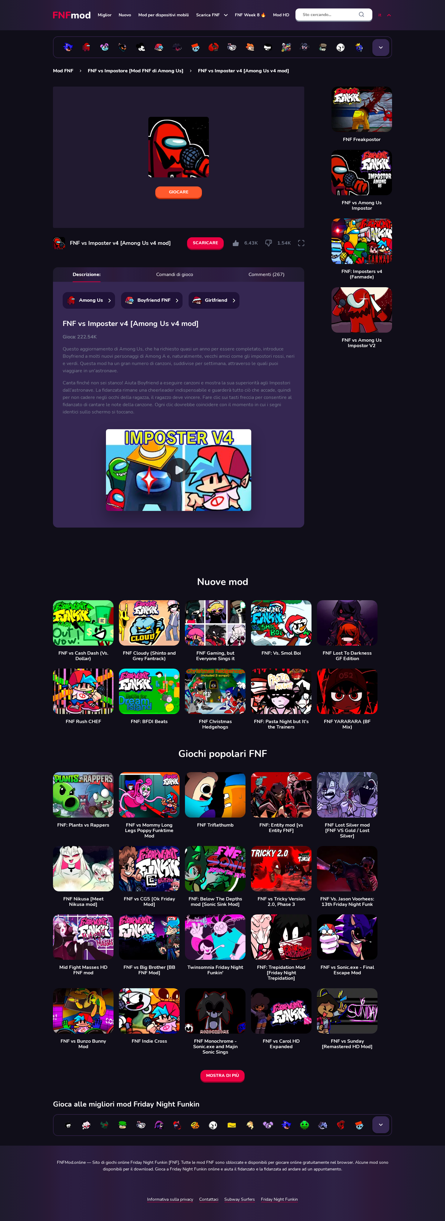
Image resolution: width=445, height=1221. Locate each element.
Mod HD (281, 15)
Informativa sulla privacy (170, 1199)
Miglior (104, 15)
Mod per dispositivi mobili (163, 15)
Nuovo (125, 15)
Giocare (178, 192)
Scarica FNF (208, 15)
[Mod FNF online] (72, 15)
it (379, 15)
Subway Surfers (239, 1199)
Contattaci (208, 1199)
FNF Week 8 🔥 (250, 15)
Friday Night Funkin (279, 1199)
